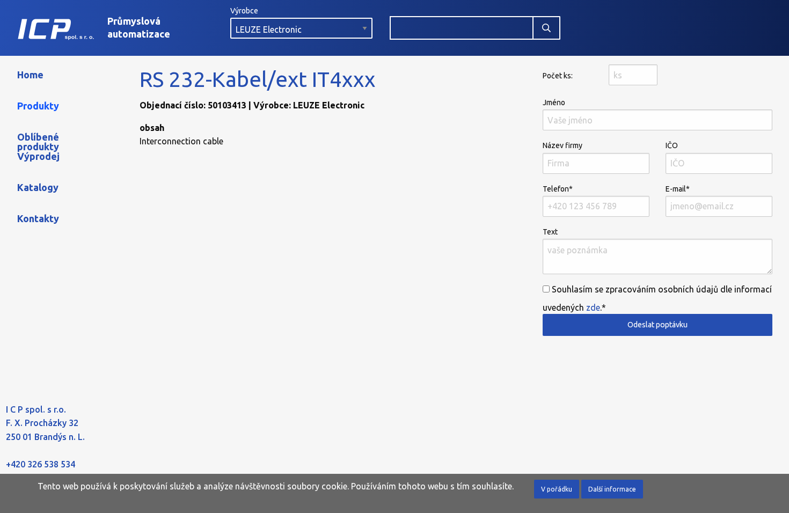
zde (593, 307)
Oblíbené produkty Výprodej (38, 146)
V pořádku (556, 489)
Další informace (612, 489)
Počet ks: (558, 75)
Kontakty (38, 218)
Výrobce (244, 10)
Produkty (38, 105)
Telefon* (558, 189)
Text (550, 232)
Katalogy (38, 187)
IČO (672, 145)
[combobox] (462, 28)
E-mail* (678, 189)
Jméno (554, 102)
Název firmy (562, 145)
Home (30, 74)
